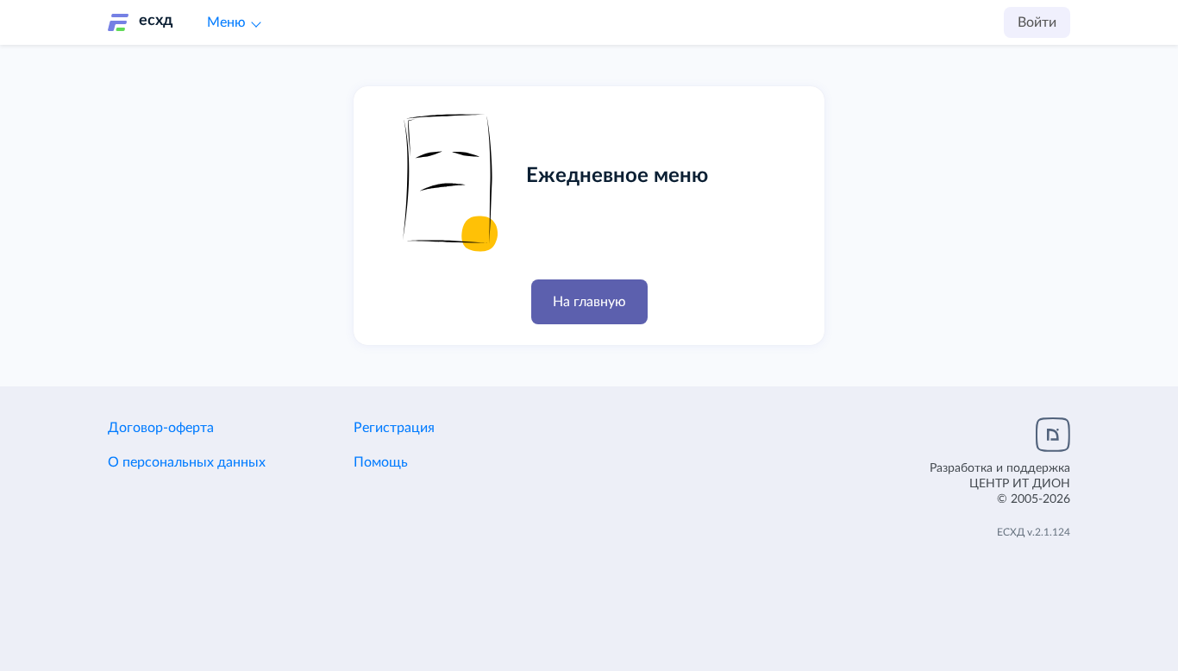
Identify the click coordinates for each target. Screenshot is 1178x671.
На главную (589, 302)
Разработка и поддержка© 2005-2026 (1000, 483)
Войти (1037, 22)
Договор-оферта (161, 428)
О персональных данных (187, 462)
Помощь (381, 462)
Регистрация (394, 428)
